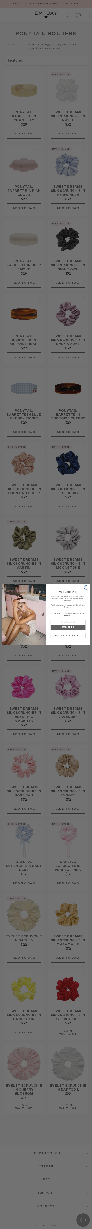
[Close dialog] (86, 587)
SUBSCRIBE (68, 627)
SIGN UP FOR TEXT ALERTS (68, 636)
